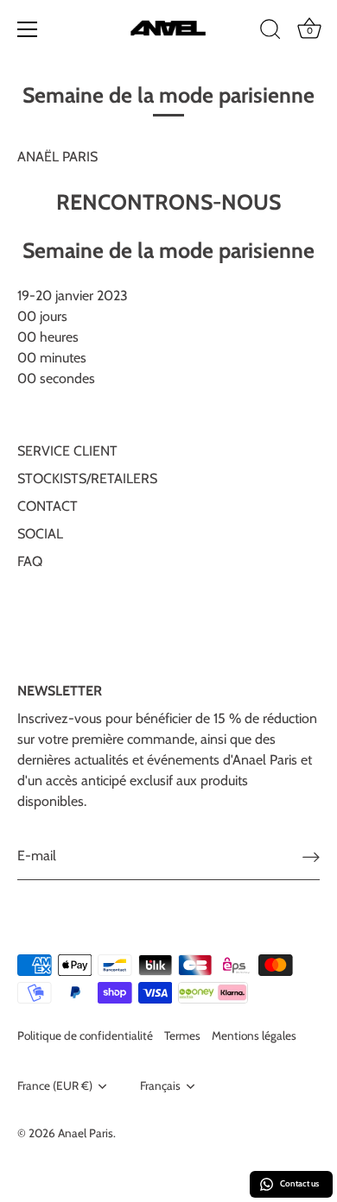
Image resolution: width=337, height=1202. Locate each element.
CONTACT (47, 506)
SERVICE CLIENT (67, 451)
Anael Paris (85, 1133)
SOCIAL (40, 533)
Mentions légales (254, 1035)
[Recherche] (270, 32)
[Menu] (28, 29)
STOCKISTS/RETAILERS (87, 478)
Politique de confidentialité (85, 1035)
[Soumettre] (311, 856)
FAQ (29, 561)
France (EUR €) (54, 1085)
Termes (182, 1035)
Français (160, 1085)
